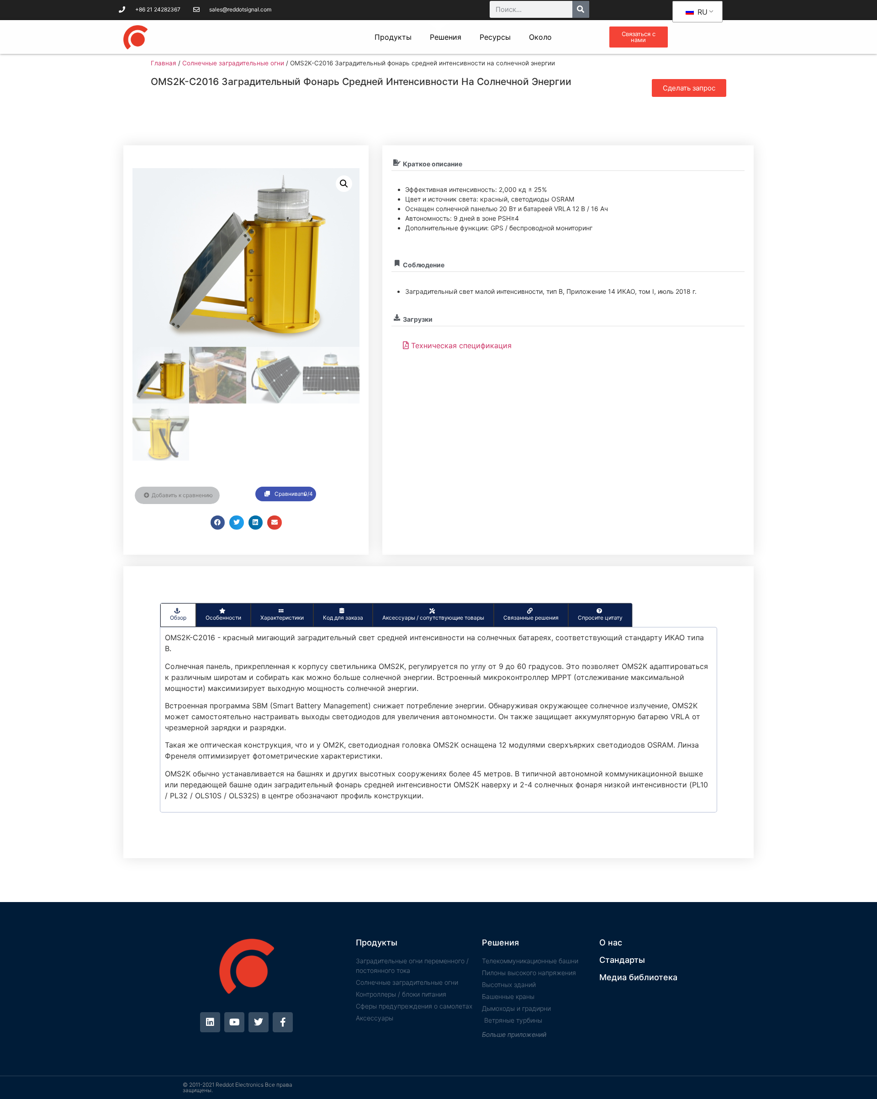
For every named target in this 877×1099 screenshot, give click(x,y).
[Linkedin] (210, 1022)
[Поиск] (580, 9)
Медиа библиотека (638, 977)
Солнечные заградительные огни (233, 63)
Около (540, 37)
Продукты (393, 37)
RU (701, 11)
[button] (344, 183)
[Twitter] (258, 1022)
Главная (163, 63)
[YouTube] (234, 1022)
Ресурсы (495, 37)
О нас (610, 942)
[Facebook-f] (283, 1022)
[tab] (178, 615)
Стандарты (622, 960)
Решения (445, 37)
